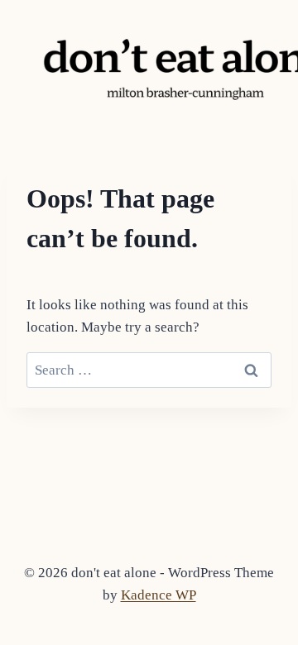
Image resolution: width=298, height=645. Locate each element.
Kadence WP (158, 595)
